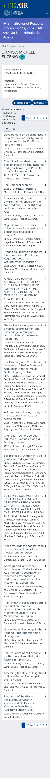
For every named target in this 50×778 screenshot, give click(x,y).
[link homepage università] (13, 13)
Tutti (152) (39, 102)
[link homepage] (16, 5)
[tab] (7, 128)
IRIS (4, 46)
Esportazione (21, 102)
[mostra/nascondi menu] (47, 13)
